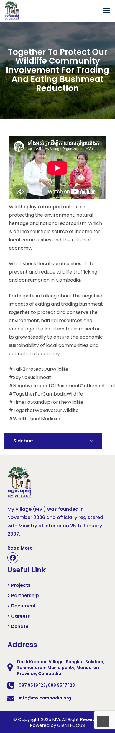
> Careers (18, 616)
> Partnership (23, 595)
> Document (21, 606)
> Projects (19, 585)
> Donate (18, 626)
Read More (20, 548)
